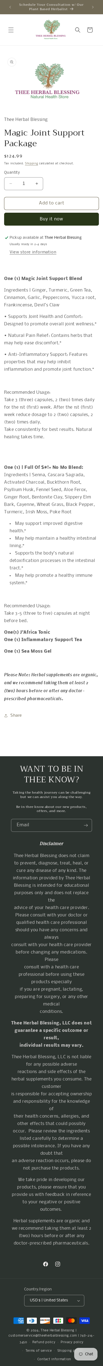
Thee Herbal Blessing (57, 1330)
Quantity (12, 173)
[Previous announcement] (10, 7)
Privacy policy (72, 1342)
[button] (11, 30)
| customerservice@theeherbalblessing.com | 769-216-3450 (51, 1336)
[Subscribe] (86, 825)
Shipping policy (70, 1351)
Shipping (31, 163)
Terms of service (39, 1351)
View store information (33, 252)
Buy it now (51, 219)
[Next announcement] (93, 7)
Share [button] (16, 715)
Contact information (54, 1359)
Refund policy (43, 1342)
